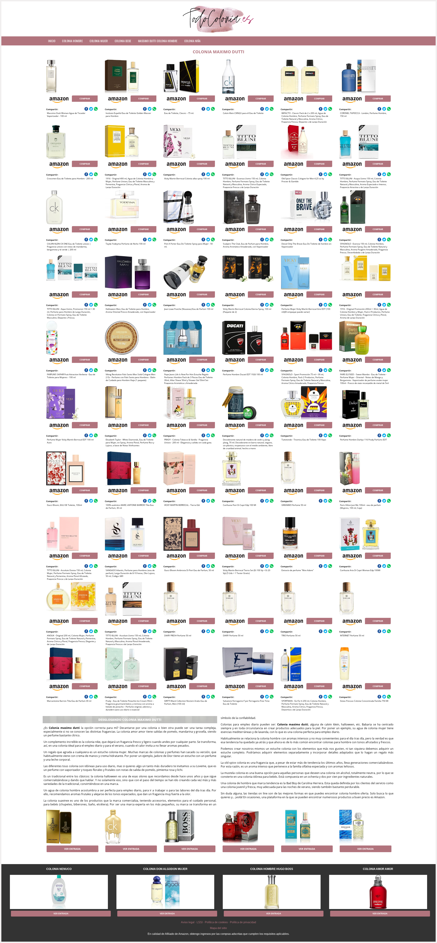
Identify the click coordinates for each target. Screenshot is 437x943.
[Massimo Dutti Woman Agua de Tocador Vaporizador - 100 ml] (72, 77)
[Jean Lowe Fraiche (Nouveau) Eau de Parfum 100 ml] (189, 272)
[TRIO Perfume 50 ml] (306, 599)
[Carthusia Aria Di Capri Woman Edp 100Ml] (365, 534)
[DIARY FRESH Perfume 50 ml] (189, 599)
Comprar (85, 98)
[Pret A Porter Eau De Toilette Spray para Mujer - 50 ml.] (189, 207)
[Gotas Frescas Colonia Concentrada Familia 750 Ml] (365, 664)
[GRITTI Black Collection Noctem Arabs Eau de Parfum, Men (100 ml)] (189, 664)
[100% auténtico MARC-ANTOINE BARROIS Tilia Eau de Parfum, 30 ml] (130, 468)
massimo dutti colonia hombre (158, 41)
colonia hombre (72, 41)
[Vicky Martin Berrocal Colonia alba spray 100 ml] (189, 142)
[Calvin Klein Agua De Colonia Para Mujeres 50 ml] (130, 827)
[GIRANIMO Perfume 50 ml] (306, 468)
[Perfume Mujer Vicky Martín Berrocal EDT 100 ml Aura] (72, 403)
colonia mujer (99, 41)
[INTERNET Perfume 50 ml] (365, 599)
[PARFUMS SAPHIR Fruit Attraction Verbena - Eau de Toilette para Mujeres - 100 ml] (72, 338)
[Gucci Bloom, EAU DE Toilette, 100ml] (72, 468)
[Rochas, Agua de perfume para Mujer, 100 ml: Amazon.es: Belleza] (365, 827)
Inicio (51, 41)
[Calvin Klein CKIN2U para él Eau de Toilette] (248, 77)
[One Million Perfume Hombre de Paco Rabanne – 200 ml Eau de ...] (72, 827)
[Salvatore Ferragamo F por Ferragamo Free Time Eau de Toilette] (248, 664)
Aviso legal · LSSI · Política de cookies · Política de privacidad (218, 922)
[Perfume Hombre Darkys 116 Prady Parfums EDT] (365, 403)
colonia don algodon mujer (165, 869)
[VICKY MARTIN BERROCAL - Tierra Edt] (189, 468)
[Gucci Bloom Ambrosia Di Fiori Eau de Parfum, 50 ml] (189, 534)
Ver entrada (72, 848)
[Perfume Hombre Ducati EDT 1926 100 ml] (248, 338)
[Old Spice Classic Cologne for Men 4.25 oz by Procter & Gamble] (306, 142)
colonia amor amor (378, 869)
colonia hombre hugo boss (271, 869)
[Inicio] (218, 34)
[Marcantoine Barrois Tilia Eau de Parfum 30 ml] (72, 664)
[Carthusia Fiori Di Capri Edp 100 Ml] (248, 468)
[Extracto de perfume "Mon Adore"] (306, 534)
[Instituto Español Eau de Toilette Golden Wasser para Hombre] (130, 77)
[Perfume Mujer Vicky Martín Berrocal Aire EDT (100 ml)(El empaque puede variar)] (306, 272)
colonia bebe (123, 41)
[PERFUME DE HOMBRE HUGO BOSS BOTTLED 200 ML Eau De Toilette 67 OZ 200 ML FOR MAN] (189, 827)
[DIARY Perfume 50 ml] (248, 599)
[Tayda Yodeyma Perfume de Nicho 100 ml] (130, 207)
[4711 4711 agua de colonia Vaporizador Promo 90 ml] (306, 827)
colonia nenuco (59, 869)
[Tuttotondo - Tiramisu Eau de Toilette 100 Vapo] (306, 403)
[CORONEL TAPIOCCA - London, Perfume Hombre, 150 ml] (365, 77)
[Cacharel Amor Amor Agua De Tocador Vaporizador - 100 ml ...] (248, 827)
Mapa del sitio (218, 928)
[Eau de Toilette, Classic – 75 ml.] (189, 77)
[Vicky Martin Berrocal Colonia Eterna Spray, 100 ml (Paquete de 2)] (248, 272)
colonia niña (192, 41)
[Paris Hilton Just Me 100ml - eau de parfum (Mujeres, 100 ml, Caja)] (365, 468)
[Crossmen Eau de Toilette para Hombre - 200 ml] (72, 142)
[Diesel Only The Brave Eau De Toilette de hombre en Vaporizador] (306, 207)
